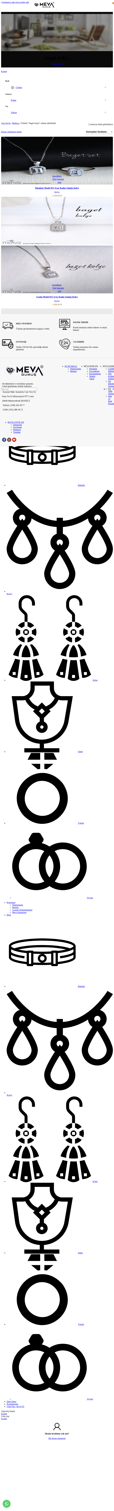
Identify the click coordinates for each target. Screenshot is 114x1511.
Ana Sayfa (6, 123)
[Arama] (109, 389)
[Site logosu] (44, 9)
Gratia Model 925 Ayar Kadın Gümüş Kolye (57, 297)
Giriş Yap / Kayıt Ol (15, 1406)
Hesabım (93, 369)
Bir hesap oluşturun (57, 1438)
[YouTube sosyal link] (14, 440)
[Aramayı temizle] (104, 389)
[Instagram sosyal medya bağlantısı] (9, 440)
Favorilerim (94, 371)
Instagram (17, 425)
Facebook (17, 427)
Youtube (17, 432)
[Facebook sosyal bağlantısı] (4, 440)
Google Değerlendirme (22, 910)
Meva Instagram (19, 912)
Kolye (57, 192)
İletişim (73, 371)
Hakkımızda (75, 369)
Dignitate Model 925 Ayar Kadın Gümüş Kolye (57, 188)
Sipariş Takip (92, 377)
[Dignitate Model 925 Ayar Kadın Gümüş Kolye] (57, 161)
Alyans (90, 898)
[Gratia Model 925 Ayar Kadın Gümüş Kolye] (57, 221)
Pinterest (17, 430)
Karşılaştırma (12, 1404)
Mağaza (16, 123)
